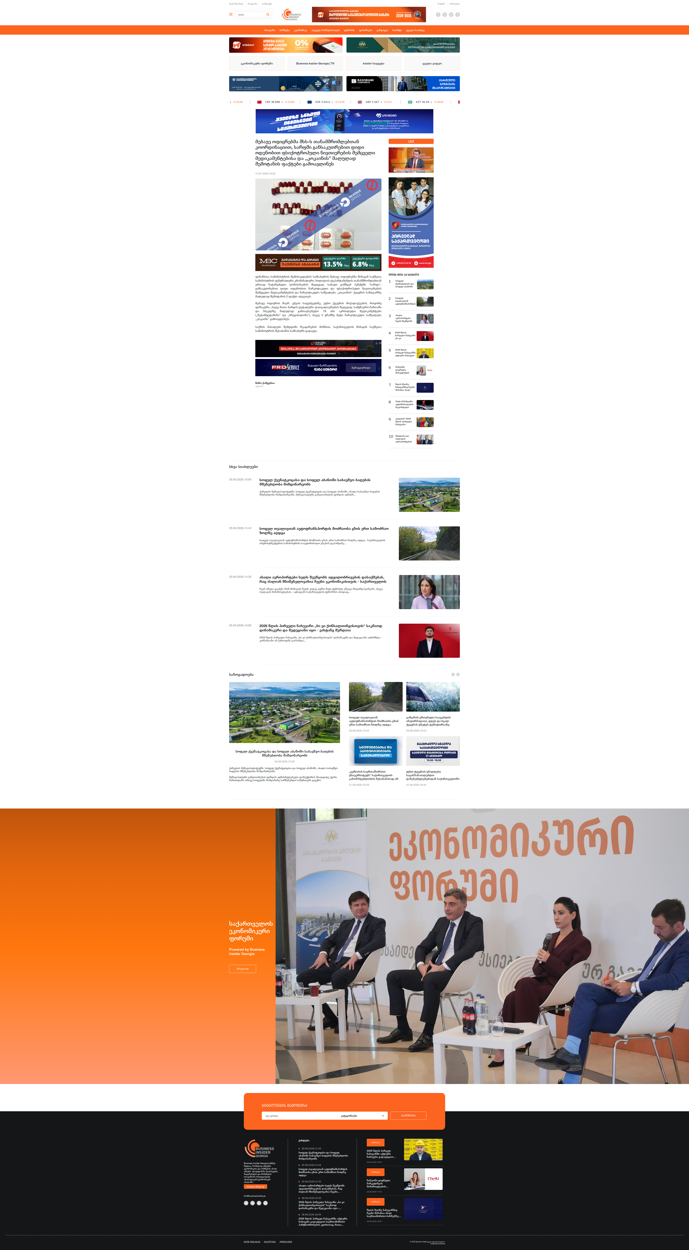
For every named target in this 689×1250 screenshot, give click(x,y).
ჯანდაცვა (382, 30)
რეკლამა (252, 3)
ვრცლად (242, 968)
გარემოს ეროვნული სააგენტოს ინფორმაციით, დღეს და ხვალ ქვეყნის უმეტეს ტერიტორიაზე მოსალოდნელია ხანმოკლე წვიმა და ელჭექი (432, 721)
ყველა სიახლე (415, 30)
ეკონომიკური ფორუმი (257, 63)
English (441, 3)
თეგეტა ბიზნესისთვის (325, 30)
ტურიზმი (349, 30)
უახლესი (304, 1140)
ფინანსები (365, 30)
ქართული (454, 3)
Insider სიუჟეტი (373, 63)
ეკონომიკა (300, 30)
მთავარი (269, 30)
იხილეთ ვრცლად (255, 1186)
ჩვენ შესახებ (236, 3)
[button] (453, 674)
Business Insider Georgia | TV (315, 63)
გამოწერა (408, 1115)
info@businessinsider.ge (255, 1196)
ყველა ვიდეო (432, 63)
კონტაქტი (267, 3)
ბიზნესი (285, 30)
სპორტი (397, 30)
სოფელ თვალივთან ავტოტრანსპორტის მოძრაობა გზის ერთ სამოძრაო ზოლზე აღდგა (374, 721)
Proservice (441, 1244)
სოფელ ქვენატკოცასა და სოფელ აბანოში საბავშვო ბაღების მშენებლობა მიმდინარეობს (285, 753)
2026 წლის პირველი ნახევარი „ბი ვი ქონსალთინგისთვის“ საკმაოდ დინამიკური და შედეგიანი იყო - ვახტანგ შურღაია (321, 1205)
